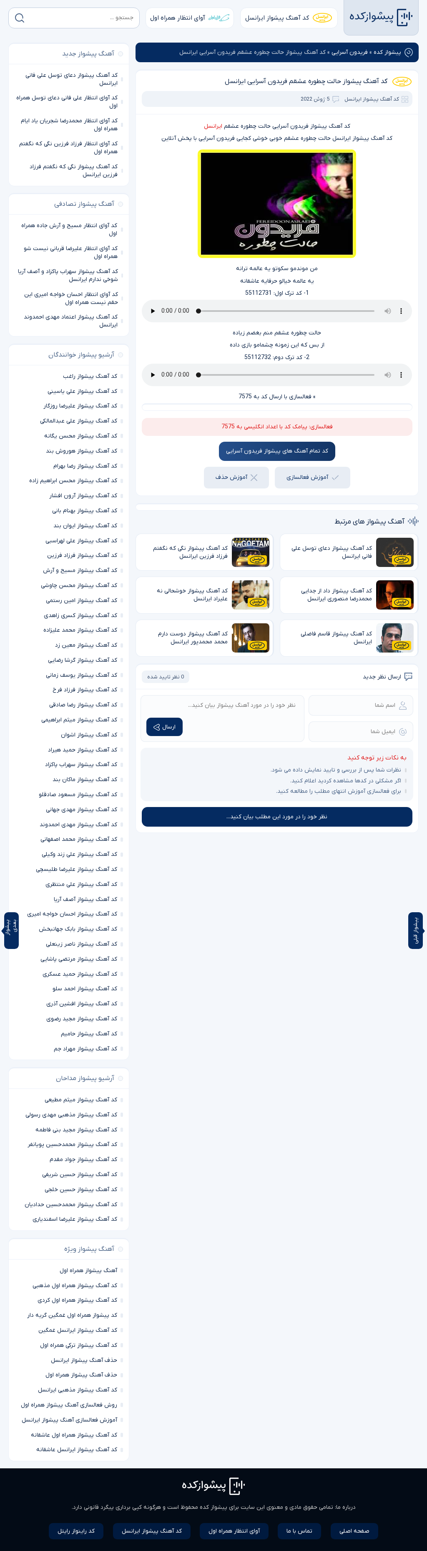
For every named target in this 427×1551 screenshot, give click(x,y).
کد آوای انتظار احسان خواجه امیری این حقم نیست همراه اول (71, 298)
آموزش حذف (231, 477)
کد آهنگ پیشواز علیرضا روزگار (80, 406)
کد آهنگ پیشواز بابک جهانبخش (78, 929)
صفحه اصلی (354, 1531)
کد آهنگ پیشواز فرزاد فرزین (82, 555)
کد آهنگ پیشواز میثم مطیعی (81, 1100)
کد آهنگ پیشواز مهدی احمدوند (78, 825)
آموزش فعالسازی (307, 477)
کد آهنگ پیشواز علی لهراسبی (81, 541)
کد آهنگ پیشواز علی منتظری (81, 884)
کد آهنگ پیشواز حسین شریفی (79, 1175)
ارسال (169, 727)
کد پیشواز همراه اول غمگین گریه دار (72, 1315)
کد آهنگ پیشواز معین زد (86, 645)
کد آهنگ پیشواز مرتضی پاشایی (78, 959)
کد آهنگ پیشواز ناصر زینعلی (81, 944)
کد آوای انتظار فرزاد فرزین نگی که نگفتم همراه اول (68, 148)
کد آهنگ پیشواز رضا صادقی (83, 705)
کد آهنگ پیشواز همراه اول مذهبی (75, 1286)
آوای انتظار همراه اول (177, 18)
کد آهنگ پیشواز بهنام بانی (84, 511)
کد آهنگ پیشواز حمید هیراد (82, 750)
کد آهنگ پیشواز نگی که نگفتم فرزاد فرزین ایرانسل (74, 171)
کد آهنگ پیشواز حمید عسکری (80, 974)
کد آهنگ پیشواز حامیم (89, 1034)
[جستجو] (19, 18)
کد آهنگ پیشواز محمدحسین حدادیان (71, 1205)
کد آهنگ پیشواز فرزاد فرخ (85, 690)
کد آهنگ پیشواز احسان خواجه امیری (72, 914)
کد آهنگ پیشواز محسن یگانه (80, 436)
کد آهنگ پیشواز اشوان (89, 735)
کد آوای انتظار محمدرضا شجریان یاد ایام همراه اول (69, 125)
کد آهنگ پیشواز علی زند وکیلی (79, 854)
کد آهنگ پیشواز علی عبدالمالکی (78, 421)
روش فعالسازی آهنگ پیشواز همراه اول (69, 1405)
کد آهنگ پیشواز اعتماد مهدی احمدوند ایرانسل (71, 321)
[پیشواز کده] (381, 17)
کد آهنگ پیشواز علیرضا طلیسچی (76, 869)
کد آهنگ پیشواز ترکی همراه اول (78, 1345)
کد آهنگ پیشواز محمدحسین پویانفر (72, 1145)
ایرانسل (213, 126)
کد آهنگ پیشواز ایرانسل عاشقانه (76, 1450)
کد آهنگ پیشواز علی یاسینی (82, 391)
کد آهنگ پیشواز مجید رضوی (81, 1019)
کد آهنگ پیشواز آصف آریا (85, 899)
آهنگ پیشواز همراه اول (88, 1271)
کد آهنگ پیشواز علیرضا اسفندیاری (75, 1219)
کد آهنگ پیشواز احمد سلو (85, 989)
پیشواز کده (387, 52)
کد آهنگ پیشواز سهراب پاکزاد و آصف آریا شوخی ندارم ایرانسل (68, 275)
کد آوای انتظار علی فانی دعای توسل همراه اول (67, 102)
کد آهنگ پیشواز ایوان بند (85, 526)
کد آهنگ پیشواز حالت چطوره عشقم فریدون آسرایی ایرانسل (306, 81)
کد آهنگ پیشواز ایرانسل (277, 18)
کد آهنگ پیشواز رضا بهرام (85, 466)
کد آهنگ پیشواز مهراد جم (85, 1049)
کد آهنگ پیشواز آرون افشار (83, 496)
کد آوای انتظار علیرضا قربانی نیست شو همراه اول (71, 253)
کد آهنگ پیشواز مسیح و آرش (80, 570)
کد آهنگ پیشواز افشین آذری (81, 1004)
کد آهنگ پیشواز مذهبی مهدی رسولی (71, 1115)
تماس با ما (299, 1531)
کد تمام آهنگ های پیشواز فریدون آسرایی (277, 451)
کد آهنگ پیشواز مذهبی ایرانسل (77, 1390)
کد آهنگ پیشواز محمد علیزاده (80, 630)
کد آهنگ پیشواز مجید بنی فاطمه (76, 1130)
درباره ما (346, 1507)
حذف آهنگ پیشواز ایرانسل (84, 1360)
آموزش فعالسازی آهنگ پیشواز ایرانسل (69, 1420)
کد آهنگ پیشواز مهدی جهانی (81, 810)
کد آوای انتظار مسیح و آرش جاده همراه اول (69, 230)
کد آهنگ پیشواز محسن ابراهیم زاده (73, 481)
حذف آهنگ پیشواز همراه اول (81, 1375)
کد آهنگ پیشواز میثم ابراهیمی (79, 720)
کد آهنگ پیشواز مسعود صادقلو (78, 795)
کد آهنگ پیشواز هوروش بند (81, 451)
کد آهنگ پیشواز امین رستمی (81, 601)
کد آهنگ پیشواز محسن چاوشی (79, 586)
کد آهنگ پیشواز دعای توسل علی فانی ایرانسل (71, 79)
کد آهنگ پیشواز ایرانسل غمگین (77, 1330)
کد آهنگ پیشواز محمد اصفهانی (78, 839)
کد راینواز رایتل (76, 1531)
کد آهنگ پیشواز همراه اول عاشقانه (74, 1435)
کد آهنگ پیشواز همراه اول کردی (77, 1300)
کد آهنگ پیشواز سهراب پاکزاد (81, 765)
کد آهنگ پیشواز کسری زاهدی (80, 616)
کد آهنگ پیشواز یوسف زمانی (81, 675)
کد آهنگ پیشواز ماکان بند (85, 780)
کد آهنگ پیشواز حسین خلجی (81, 1190)
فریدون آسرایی (350, 52)
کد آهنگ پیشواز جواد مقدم (83, 1160)
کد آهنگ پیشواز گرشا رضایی (82, 660)
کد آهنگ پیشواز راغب (90, 376)
